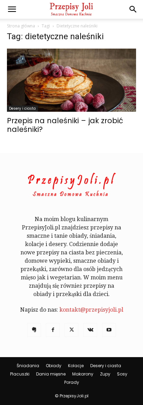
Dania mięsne (51, 374)
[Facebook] (53, 330)
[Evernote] (34, 330)
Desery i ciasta (22, 108)
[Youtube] (109, 330)
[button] (12, 9)
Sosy (122, 374)
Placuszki (20, 374)
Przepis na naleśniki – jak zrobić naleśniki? (65, 125)
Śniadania (28, 366)
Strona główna (21, 26)
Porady (71, 382)
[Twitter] (71, 330)
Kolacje (76, 366)
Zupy (105, 374)
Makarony (82, 374)
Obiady (53, 366)
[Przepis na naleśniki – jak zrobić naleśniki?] (71, 80)
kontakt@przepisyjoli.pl (91, 309)
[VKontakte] (90, 330)
